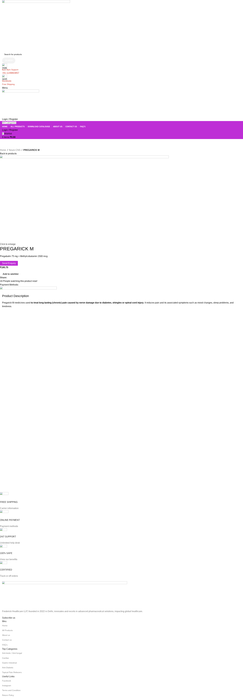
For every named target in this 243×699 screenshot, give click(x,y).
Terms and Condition (11, 690)
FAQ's (4, 645)
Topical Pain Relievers (12, 672)
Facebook (6, 681)
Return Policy (8, 695)
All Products (7, 630)
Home (3, 150)
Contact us (7, 640)
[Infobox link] (119, 501)
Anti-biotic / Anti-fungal (12, 653)
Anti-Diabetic (7, 667)
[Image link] (64, 595)
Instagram (6, 685)
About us (6, 635)
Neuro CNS (15, 150)
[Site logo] (36, 25)
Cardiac (5, 658)
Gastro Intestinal (9, 663)
